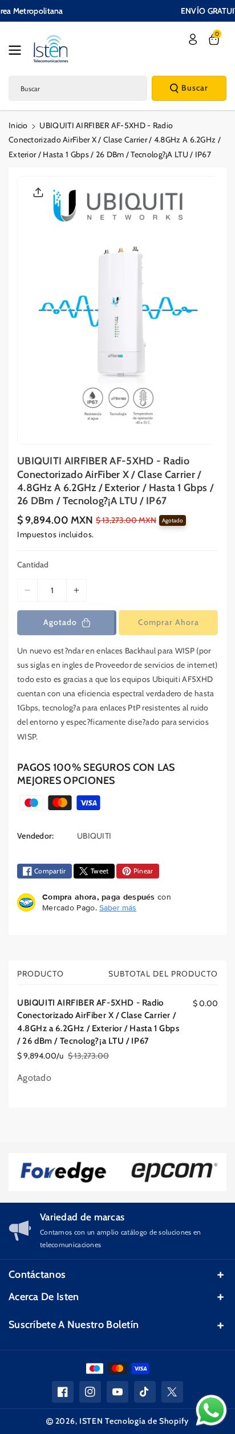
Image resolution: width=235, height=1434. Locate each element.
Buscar (194, 88)
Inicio (18, 125)
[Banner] (63, 1172)
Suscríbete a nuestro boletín (74, 1324)
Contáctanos (37, 1274)
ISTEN (91, 1421)
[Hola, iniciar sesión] (192, 39)
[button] (18, 50)
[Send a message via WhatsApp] (211, 1410)
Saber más (117, 907)
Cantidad (32, 564)
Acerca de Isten (44, 1296)
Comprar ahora (168, 622)
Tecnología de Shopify (147, 1421)
